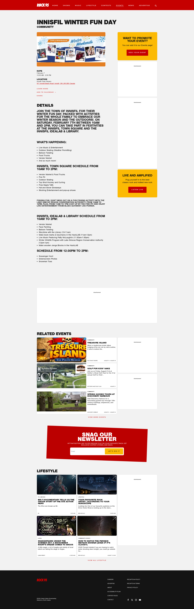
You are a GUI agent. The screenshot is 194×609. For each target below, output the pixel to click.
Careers (110, 579)
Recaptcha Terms (133, 583)
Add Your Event (137, 52)
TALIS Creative (47, 600)
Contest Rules (112, 595)
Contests (106, 5)
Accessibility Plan (114, 591)
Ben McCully (81, 513)
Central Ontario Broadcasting (48, 598)
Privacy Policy (132, 587)
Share (40, 95)
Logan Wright (41, 555)
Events (120, 5)
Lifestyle (91, 5)
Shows (66, 5)
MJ (38, 513)
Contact (110, 599)
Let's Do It (114, 451)
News (131, 5)
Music (78, 5)
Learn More (42, 88)
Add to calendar (45, 92)
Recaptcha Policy (133, 579)
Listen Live (137, 189)
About (109, 587)
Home (55, 5)
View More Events (97, 417)
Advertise (144, 5)
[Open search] (154, 5)
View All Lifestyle (97, 560)
